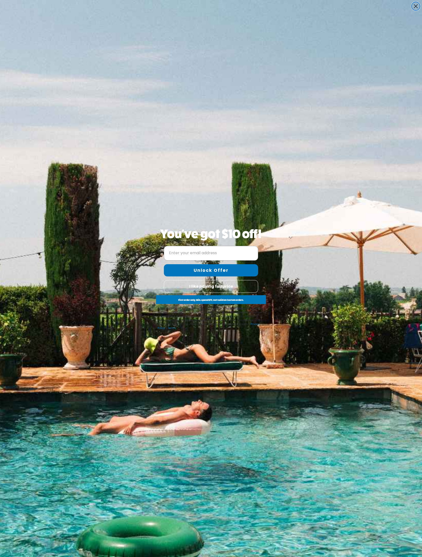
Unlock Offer (211, 270)
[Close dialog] (415, 6)
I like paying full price (211, 286)
